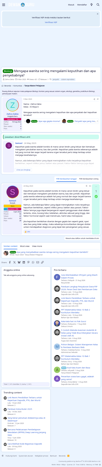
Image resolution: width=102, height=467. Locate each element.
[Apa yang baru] (92, 5)
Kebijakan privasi (41, 456)
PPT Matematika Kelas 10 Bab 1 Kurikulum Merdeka (75, 357)
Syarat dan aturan (26, 456)
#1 (98, 99)
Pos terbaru (60, 269)
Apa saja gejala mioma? (49, 121)
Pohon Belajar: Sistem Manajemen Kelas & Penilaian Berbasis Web (79, 346)
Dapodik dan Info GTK (69, 294)
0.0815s (82, 465)
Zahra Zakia (9, 79)
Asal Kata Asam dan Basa (76, 367)
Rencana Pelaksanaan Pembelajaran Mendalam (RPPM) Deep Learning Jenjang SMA (27, 432)
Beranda (62, 456)
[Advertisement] (51, 47)
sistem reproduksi (68, 79)
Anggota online (12, 269)
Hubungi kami (11, 456)
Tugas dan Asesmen (69, 341)
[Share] (94, 99)
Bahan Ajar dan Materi (70, 317)
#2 (90, 186)
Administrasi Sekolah (69, 352)
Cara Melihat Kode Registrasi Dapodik (25, 443)
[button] (2, 455)
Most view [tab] (24, 246)
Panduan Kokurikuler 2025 (20, 409)
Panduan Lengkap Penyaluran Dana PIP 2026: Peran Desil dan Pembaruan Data (79, 288)
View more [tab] (37, 246)
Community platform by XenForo (80, 461)
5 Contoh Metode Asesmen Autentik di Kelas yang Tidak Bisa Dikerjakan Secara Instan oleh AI (79, 333)
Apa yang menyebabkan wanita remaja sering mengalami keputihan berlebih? (52, 252)
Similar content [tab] (10, 246)
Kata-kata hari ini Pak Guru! (73, 321)
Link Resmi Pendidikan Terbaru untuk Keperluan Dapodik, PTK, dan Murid (78, 299)
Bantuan (53, 456)
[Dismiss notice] (97, 14)
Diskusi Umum (67, 326)
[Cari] (98, 5)
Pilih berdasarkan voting (88, 179)
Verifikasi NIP (51, 22)
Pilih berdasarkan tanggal (66, 179)
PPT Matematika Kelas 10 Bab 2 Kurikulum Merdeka (75, 311)
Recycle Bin (65, 282)
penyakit (56, 79)
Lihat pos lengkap (23, 170)
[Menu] (4, 5)
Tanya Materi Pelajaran (70, 373)
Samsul (18, 143)
